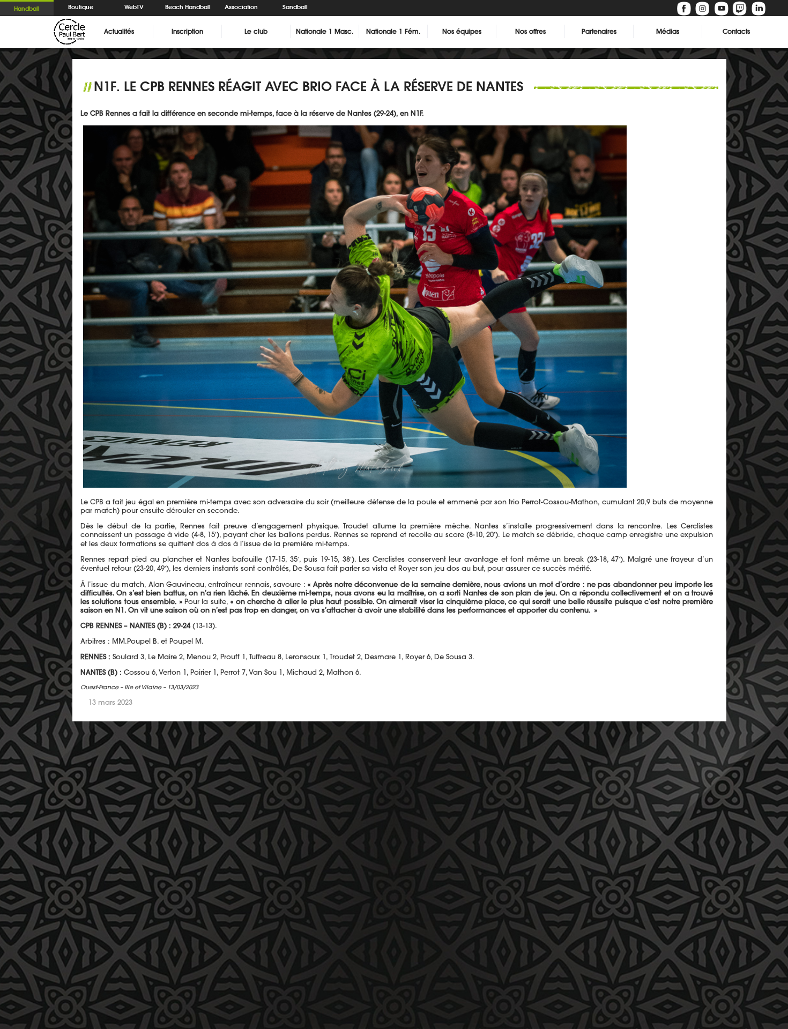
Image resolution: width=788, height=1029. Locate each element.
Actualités (119, 31)
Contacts (736, 31)
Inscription (187, 31)
